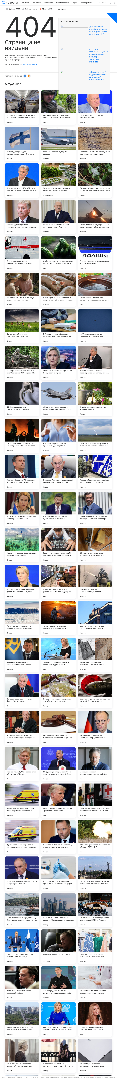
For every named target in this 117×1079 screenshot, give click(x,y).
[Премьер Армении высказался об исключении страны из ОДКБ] (58, 472)
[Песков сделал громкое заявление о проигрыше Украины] (22, 217)
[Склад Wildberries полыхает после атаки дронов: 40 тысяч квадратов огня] (22, 436)
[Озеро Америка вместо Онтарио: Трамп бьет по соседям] (58, 801)
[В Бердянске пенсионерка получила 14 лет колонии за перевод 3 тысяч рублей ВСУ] (95, 545)
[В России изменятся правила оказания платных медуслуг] (95, 983)
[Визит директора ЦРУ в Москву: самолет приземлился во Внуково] (22, 180)
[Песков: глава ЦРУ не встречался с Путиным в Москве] (22, 764)
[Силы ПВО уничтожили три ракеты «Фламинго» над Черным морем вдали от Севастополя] (58, 582)
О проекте (34, 1077)
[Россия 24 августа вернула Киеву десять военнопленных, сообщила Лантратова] (22, 582)
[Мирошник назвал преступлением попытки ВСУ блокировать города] (95, 764)
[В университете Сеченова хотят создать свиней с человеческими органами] (58, 290)
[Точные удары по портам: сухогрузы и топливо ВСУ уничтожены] (58, 618)
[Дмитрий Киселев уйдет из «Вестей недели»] (95, 107)
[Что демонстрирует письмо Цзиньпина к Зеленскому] (58, 509)
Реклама (19, 1077)
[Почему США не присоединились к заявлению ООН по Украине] (95, 910)
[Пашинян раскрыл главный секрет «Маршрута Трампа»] (22, 873)
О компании (11, 1077)
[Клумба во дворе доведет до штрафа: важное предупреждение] (95, 399)
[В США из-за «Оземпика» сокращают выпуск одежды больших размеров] (95, 946)
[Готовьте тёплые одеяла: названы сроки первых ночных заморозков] (95, 180)
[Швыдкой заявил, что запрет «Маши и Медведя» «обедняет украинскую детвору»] (22, 728)
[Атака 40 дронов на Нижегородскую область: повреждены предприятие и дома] (95, 582)
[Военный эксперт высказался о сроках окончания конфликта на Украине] (58, 107)
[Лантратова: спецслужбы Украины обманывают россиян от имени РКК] (95, 801)
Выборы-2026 (14, 9)
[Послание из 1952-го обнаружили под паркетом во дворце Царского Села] (95, 144)
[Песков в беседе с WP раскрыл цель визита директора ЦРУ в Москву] (22, 472)
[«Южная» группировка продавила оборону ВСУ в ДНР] (95, 837)
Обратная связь (110, 1077)
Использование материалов (93, 1077)
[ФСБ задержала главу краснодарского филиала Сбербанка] (22, 399)
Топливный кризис (58, 9)
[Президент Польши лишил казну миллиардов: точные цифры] (58, 837)
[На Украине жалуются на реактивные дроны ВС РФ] (95, 326)
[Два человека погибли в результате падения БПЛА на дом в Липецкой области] (22, 253)
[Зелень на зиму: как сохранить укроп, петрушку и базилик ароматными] (58, 180)
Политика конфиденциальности (71, 1077)
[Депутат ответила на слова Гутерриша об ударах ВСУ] (95, 618)
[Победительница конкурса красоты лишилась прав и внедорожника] (95, 1019)
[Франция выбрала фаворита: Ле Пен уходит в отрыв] (58, 363)
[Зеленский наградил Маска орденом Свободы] (22, 983)
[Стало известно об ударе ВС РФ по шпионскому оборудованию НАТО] (95, 217)
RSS (27, 1077)
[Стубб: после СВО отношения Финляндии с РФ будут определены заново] (22, 946)
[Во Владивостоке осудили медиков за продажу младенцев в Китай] (58, 728)
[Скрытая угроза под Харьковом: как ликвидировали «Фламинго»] (95, 436)
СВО (44, 9)
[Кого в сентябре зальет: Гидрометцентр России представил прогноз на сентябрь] (22, 326)
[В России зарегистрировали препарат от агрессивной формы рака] (58, 873)
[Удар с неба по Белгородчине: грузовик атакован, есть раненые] (22, 837)
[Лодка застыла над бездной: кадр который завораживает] (22, 545)
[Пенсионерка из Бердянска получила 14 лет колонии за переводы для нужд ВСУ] (22, 1056)
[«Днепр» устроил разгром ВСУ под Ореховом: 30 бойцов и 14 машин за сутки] (22, 363)
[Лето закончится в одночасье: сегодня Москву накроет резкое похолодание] (58, 910)
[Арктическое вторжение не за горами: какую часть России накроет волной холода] (22, 618)
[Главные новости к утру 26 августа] (58, 144)
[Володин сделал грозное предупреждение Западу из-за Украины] (95, 363)
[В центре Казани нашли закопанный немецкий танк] (95, 655)
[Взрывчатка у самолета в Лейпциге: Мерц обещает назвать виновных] (95, 728)
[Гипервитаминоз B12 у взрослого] (58, 946)
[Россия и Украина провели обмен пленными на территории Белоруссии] (95, 472)
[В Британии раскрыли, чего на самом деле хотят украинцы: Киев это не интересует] (22, 1019)
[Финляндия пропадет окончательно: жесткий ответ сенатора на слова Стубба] (22, 144)
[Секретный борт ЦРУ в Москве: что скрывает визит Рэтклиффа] (95, 509)
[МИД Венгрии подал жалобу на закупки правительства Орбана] (58, 764)
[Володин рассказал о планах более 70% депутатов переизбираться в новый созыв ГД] (22, 691)
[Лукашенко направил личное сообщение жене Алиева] (58, 217)
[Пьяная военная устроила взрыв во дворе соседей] (95, 253)
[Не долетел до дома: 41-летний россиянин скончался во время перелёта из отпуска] (22, 107)
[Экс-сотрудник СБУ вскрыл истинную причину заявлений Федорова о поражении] (58, 983)
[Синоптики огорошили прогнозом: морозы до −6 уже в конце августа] (58, 1056)
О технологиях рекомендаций (49, 1077)
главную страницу (29, 64)
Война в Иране (31, 9)
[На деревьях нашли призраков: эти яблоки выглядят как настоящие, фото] (58, 691)
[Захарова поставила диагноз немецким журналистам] (58, 655)
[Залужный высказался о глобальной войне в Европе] (22, 655)
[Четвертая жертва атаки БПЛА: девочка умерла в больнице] (22, 801)
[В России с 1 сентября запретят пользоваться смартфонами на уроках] (58, 326)
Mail (3, 1077)
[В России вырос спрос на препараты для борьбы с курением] (58, 436)
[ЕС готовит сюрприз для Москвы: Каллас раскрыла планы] (22, 509)
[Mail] (3, 2)
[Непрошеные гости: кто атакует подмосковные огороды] (22, 290)
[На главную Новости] (11, 2)
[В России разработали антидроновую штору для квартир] (95, 1056)
